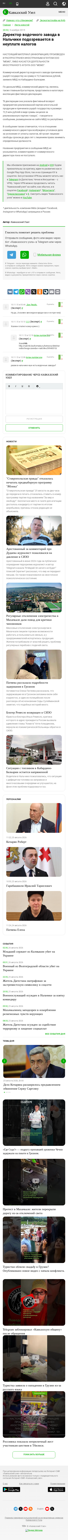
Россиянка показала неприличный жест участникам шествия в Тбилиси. (28, 1443)
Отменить (34, 428)
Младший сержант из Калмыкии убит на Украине (29, 953)
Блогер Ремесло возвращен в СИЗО (28, 712)
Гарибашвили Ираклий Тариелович (29, 886)
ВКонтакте (48, 190)
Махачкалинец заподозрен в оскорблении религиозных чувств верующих (29, 1012)
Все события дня (55, 1034)
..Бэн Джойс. (31, 305)
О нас (5, 1484)
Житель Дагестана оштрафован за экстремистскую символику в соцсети (27, 983)
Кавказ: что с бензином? (19, 20)
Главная (7, 25)
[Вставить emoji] (37, 386)
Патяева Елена (15, 930)
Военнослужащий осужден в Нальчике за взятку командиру (34, 997)
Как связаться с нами (29, 1484)
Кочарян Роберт (16, 842)
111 (27, 322)
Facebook (22, 190)
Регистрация (34, 419)
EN (10, 3)
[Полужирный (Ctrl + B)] (9, 386)
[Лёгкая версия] (17, 3)
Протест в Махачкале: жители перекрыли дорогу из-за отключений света (29, 1211)
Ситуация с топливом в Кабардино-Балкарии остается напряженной (29, 770)
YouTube (27, 197)
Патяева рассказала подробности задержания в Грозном (27, 684)
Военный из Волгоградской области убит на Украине (31, 968)
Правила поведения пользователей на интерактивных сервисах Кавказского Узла (34, 1519)
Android (43, 165)
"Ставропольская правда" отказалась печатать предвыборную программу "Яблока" (29, 482)
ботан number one (42, 335)
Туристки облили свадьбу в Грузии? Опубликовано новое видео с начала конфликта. (34, 1269)
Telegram (13, 179)
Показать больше (33, 1454)
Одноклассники (16, 194)
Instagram (34, 190)
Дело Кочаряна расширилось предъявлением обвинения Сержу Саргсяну (31, 1086)
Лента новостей (22, 25)
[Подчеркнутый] (22, 386)
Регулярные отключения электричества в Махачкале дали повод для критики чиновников (32, 620)
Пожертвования (57, 1484)
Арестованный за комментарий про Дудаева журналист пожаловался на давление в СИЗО (29, 553)
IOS (51, 165)
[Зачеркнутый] (29, 386)
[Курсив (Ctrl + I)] (15, 386)
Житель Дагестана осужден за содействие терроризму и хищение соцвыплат (29, 1026)
